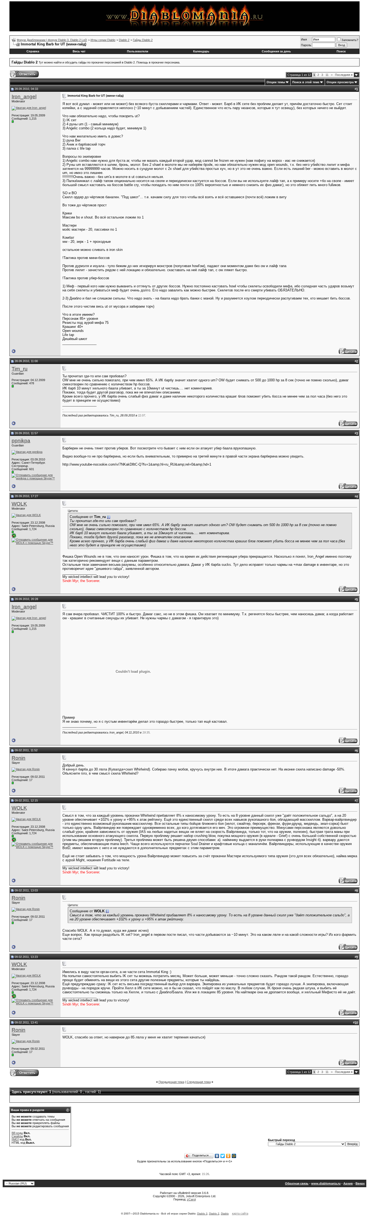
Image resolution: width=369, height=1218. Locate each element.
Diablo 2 (124, 40)
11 (327, 74)
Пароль (306, 45)
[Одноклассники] (228, 1155)
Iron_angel (24, 96)
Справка (32, 51)
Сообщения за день (276, 51)
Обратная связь (296, 1183)
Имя (304, 39)
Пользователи (137, 51)
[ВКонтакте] (217, 1155)
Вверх (360, 1183)
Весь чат (79, 51)
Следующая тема (199, 1082)
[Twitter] (223, 1155)
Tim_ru (20, 369)
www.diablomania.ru (326, 1183)
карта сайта (240, 1213)
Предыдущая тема (171, 1082)
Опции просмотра (340, 82)
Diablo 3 (202, 1213)
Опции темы (276, 82)
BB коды (17, 1133)
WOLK (19, 504)
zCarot (191, 1199)
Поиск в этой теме (305, 82)
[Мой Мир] (234, 1155)
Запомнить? (349, 40)
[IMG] (15, 1139)
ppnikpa (21, 440)
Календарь (201, 51)
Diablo (225, 1213)
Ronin (18, 758)
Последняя (344, 74)
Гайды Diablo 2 (143, 40)
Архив (348, 1183)
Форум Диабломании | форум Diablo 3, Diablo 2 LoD (52, 40)
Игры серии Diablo (102, 40)
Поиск (341, 51)
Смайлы (17, 1136)
